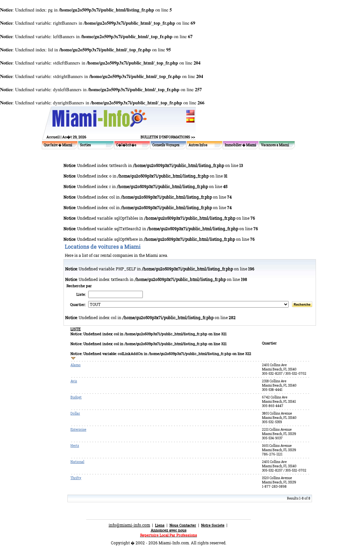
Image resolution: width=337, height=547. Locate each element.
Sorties (85, 145)
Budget (76, 397)
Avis (73, 381)
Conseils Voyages (165, 145)
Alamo (75, 365)
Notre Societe (212, 525)
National (77, 462)
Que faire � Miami (58, 145)
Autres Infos (198, 145)
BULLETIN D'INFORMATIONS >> (168, 136)
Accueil (53, 136)
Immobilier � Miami (240, 145)
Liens (160, 525)
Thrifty (75, 478)
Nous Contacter (182, 525)
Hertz (74, 446)
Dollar (75, 413)
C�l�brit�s (126, 145)
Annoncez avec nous (169, 530)
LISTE (75, 328)
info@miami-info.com (129, 525)
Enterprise (78, 429)
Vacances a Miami (275, 145)
